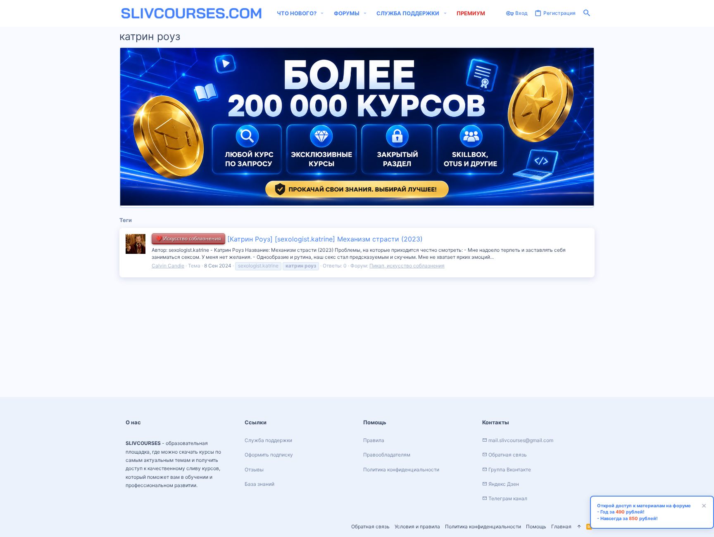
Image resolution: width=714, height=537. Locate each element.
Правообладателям (386, 455)
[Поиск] (587, 13)
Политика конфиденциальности (483, 526)
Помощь (536, 526)
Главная (561, 526)
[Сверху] (579, 527)
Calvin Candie (168, 266)
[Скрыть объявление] (703, 507)
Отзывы (254, 469)
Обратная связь (370, 526)
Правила (373, 440)
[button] (322, 13)
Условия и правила (417, 526)
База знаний (259, 484)
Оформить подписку (269, 455)
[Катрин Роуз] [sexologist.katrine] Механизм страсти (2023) (289, 239)
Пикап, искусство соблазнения (407, 266)
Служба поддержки (268, 440)
